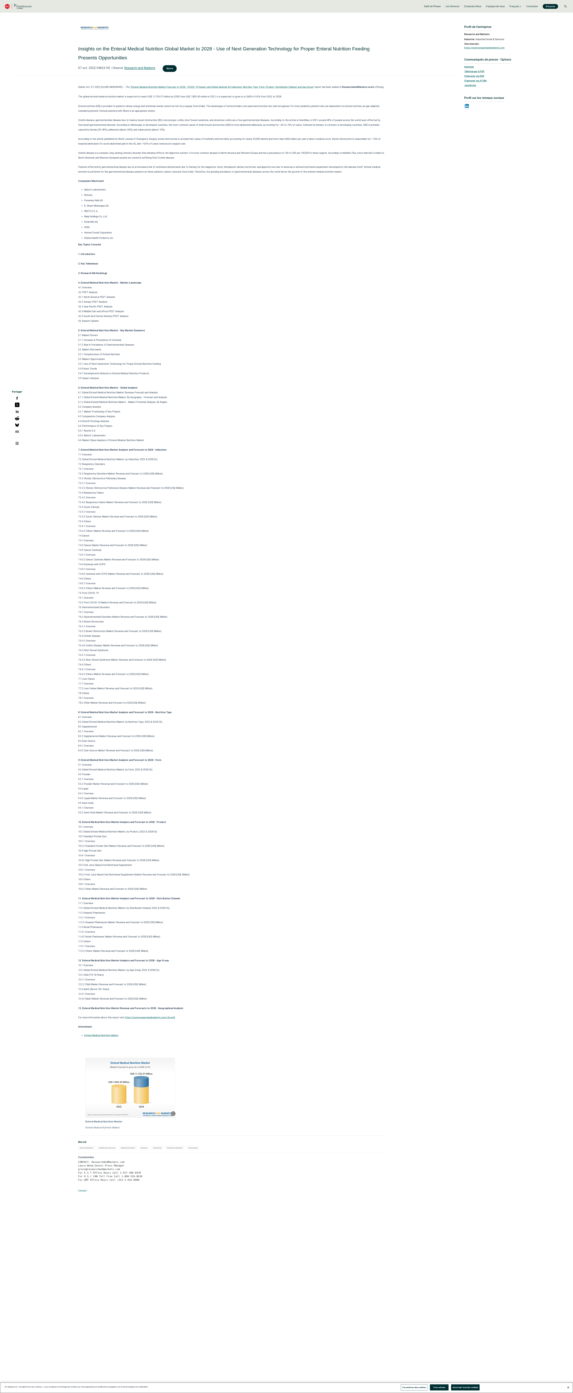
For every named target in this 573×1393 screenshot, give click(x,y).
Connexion (532, 6)
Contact (82, 1190)
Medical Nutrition (128, 1148)
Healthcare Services (107, 1148)
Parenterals (193, 1148)
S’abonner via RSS (474, 76)
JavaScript (470, 85)
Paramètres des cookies (414, 1387)
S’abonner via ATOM (475, 80)
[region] (286, 1387)
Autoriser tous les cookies (465, 1387)
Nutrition (144, 1148)
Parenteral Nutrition (175, 1148)
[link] (432, 6)
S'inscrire (550, 6)
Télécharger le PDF (474, 71)
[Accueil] (18, 6)
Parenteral (157, 1148)
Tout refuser (439, 1387)
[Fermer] (568, 1387)
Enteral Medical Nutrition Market (101, 1035)
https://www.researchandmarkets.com (484, 47)
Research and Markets (139, 68)
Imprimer (469, 66)
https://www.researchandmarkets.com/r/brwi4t (150, 1017)
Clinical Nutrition (86, 1148)
